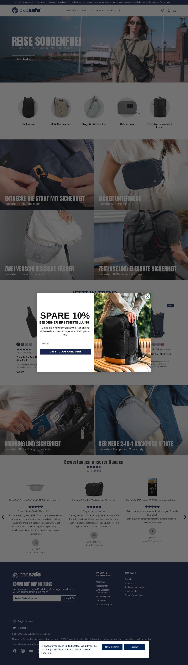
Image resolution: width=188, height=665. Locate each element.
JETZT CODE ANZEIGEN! (65, 351)
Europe (134, 647)
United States (112, 647)
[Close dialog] (147, 296)
